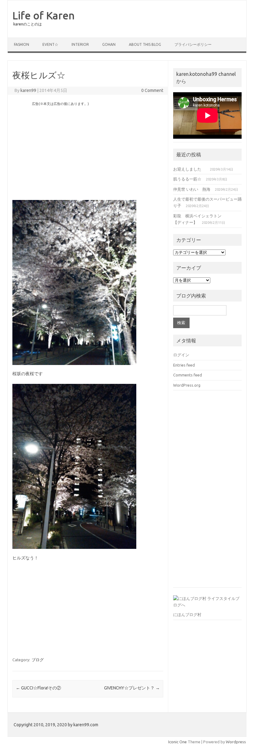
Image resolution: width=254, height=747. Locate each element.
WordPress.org (186, 385)
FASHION (21, 44)
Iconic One (177, 742)
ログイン (181, 355)
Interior (80, 44)
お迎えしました (189, 169)
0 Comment (152, 90)
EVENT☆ (50, 44)
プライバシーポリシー (193, 44)
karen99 (28, 90)
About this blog (145, 44)
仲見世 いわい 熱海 (191, 189)
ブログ (38, 660)
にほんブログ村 (187, 614)
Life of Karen (43, 15)
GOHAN (109, 44)
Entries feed (184, 365)
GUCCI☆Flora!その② (38, 687)
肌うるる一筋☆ (187, 179)
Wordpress (236, 742)
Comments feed (187, 375)
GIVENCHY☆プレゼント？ (132, 687)
